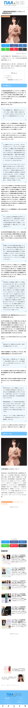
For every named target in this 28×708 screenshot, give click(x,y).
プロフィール (9, 77)
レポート (7, 700)
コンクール (20, 700)
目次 (12, 73)
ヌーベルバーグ (7, 702)
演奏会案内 (7, 698)
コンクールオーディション (7, 502)
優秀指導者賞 (5, 503)
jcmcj (16, 502)
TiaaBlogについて (21, 702)
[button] (22, 49)
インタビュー (9, 76)
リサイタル (20, 698)
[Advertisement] (14, 522)
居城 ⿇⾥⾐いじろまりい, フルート (15, 79)
